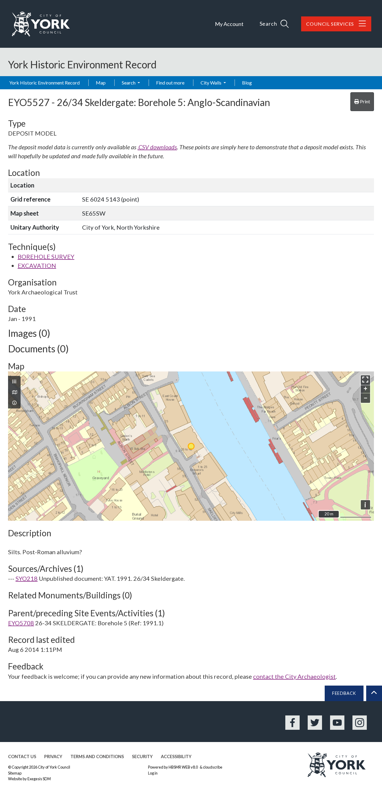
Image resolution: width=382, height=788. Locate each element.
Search (129, 82)
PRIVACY (53, 756)
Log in (153, 773)
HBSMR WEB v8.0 (183, 767)
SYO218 (27, 578)
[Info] (14, 402)
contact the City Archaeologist (294, 676)
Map (101, 82)
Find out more (170, 82)
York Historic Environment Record (44, 82)
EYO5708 (21, 622)
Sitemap (14, 773)
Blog (247, 82)
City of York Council (54, 767)
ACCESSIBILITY (176, 756)
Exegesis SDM (39, 778)
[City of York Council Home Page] (41, 24)
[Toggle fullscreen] (365, 380)
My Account (229, 24)
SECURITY (142, 756)
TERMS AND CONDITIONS (97, 756)
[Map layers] (14, 381)
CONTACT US (22, 756)
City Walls (211, 82)
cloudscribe (212, 767)
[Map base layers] (14, 392)
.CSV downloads (157, 146)
